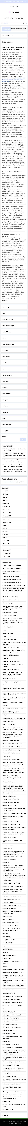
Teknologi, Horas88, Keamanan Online (12, 1084)
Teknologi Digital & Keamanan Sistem (12, 1047)
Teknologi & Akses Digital (9, 1011)
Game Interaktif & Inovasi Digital (11, 655)
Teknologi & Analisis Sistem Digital (12, 1015)
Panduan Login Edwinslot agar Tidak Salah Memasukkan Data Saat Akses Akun (13, 1)
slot (4, 369)
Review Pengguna (7, 916)
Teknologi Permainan (8, 1073)
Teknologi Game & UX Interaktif (11, 1065)
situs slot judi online (8, 943)
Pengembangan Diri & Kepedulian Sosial (13, 886)
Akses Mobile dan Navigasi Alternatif (12, 568)
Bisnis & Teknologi (7, 603)
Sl (3, 362)
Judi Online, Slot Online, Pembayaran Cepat (13, 708)
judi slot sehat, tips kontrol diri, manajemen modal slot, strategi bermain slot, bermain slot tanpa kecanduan (14, 719)
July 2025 (5, 528)
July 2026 (5, 491)
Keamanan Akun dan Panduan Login (12, 750)
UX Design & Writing (8, 1109)
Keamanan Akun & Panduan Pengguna (12, 747)
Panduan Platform (7, 848)
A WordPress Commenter (9, 482)
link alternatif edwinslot (9, 793)
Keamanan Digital (7, 756)
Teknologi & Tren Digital (9, 1033)
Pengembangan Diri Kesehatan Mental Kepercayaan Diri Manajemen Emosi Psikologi (12, 891)
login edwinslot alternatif (9, 796)
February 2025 (6, 544)
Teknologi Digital (7, 1041)
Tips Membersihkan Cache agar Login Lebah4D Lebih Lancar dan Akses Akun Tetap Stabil (14, 471)
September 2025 (7, 522)
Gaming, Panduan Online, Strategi (11, 685)
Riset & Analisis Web (8, 919)
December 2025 (7, 513)
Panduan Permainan (8, 845)
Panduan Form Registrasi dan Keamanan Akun (14, 813)
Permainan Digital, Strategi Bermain (12, 905)
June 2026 (5, 494)
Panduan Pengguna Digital (9, 837)
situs (4, 338)
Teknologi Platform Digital (9, 1076)
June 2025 (5, 531)
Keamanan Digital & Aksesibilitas (11, 759)
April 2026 (5, 500)
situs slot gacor (7, 356)
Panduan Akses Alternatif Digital (11, 802)
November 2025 (7, 516)
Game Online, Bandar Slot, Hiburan (11, 661)
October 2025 (6, 519)
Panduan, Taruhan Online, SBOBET (11, 883)
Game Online (6, 658)
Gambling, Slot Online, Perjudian (11, 647)
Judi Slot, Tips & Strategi (9, 724)
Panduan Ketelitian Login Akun (10, 821)
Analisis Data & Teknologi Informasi (12, 579)
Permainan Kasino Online (9, 908)
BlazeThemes (17, 1123)
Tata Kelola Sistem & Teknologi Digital (12, 1005)
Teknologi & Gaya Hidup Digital (10, 1018)
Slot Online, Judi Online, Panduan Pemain (13, 972)
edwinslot (5, 630)
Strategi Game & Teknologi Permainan (12, 996)
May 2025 (5, 534)
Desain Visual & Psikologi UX (10, 615)
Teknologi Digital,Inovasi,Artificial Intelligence (14, 1062)
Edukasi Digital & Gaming (9, 627)
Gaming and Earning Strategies (10, 669)
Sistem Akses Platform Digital (10, 925)
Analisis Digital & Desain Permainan (12, 582)
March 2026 (6, 503)
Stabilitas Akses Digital (9, 993)
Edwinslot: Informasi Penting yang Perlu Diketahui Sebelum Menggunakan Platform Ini (14, 455)
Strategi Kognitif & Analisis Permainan (12, 999)
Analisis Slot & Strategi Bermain (11, 600)
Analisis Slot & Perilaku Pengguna (11, 596)
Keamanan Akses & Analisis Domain (12, 743)
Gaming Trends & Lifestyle (9, 679)
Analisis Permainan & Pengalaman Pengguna (14, 585)
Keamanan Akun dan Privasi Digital (11, 753)
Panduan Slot (6, 862)
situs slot (5, 933)
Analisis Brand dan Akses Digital (11, 576)
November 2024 (7, 553)
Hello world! (21, 482)
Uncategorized (6, 1101)
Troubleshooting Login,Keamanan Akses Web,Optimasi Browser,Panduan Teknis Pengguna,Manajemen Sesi (13, 1096)
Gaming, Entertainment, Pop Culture (12, 682)
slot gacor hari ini (7, 375)
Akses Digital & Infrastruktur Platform (12, 565)
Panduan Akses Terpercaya (10, 805)
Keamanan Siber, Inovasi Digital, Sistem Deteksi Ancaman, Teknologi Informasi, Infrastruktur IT (13, 764)
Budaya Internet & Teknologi (10, 612)
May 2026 (5, 497)
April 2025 (5, 537)
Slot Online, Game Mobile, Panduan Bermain (14, 969)
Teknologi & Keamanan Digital (10, 1021)
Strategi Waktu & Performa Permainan (12, 1002)
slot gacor (5, 387)
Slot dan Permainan (8, 949)
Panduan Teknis (7, 880)
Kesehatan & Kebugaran (9, 782)
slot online (5, 966)
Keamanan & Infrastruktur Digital (11, 740)
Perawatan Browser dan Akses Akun (12, 896)
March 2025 (6, 541)
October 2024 (6, 556)
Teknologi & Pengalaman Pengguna (12, 1027)
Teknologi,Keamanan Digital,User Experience (14, 1092)
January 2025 (6, 547)
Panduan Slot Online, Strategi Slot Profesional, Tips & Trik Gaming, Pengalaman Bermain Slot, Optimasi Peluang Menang (14, 875)
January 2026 (6, 509)
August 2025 (6, 525)
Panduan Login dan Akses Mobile (11, 824)
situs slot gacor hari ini (9, 325)
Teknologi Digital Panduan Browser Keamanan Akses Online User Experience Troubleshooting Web (14, 1052)
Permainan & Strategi (8, 902)
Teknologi (5, 1008)
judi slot (5, 715)
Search (4, 436)
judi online (5, 705)
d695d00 (6, 52)
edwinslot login (7, 636)
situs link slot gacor (8, 319)
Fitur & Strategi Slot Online (9, 639)
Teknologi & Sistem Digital (9, 1030)
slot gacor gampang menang (10, 955)
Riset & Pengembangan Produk (10, 922)
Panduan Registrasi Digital (9, 859)
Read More (4, 300)
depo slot (5, 350)
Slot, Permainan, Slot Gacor (10, 990)
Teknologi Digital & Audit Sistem (11, 1044)
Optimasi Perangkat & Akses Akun (11, 799)
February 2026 (6, 506)
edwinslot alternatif (8, 633)
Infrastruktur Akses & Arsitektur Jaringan (13, 702)
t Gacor (6, 362)
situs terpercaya (7, 393)
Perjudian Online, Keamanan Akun (11, 899)
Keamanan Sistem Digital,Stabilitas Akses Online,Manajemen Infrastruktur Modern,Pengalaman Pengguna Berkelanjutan (14, 770)
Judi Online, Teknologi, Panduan (11, 712)
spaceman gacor (7, 424)
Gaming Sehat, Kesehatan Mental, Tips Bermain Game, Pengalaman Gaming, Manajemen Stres (12, 674)
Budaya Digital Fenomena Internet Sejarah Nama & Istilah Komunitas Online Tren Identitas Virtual (13, 608)
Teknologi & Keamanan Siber (10, 1024)
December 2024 (7, 550)
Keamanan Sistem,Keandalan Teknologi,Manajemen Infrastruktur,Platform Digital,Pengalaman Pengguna (14, 777)
